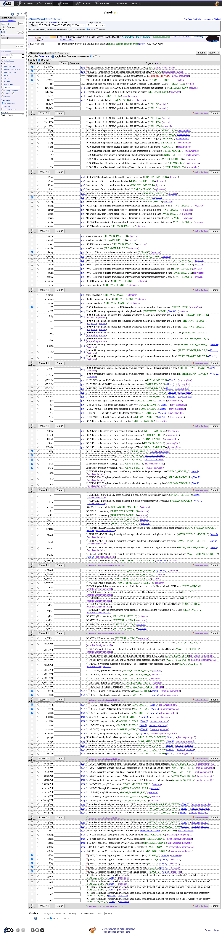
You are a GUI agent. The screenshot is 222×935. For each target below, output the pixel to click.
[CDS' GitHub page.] (42, 930)
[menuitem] (7, 3)
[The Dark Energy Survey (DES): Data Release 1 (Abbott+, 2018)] (12, 35)
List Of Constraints (59, 53)
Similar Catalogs (161, 37)
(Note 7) (195, 471)
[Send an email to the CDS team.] (18, 930)
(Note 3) (165, 855)
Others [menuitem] (120, 3)
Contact (208, 930)
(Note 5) (172, 380)
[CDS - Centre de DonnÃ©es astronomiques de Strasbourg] (8, 930)
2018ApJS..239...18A (180, 37)
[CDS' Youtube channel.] (37, 930)
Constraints (45, 56)
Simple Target (37, 19)
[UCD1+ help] (35, 918)
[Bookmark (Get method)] (17, 14)
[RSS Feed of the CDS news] (23, 930)
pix (82, 197)
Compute (7, 63)
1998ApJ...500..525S (150, 830)
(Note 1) (170, 737)
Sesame (54, 22)
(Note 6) (155, 691)
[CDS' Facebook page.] (33, 930)
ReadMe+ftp (198, 37)
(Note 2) (185, 804)
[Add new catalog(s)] (20, 32)
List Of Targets (53, 19)
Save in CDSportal (8, 20)
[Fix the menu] (21, 13)
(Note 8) (90, 530)
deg (83, 67)
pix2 (83, 177)
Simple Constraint (39, 53)
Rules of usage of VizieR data (116, 931)
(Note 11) (171, 311)
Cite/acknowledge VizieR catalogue (118, 928)
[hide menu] (25, 13)
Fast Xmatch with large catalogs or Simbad (202, 19)
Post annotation (67, 39)
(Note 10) (161, 560)
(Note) (142, 43)
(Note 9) (144, 717)
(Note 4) (112, 878)
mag (83, 690)
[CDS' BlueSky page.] (28, 930)
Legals (217, 930)
